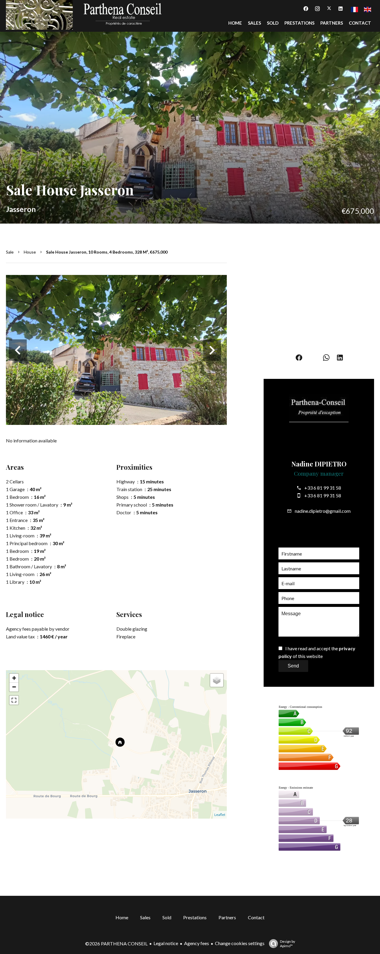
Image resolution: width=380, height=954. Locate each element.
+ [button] (14, 678)
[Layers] (216, 680)
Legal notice (165, 943)
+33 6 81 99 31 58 (322, 488)
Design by (287, 943)
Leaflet (219, 815)
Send (293, 665)
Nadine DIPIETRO (319, 463)
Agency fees (196, 943)
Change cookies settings (240, 943)
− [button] (14, 687)
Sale (10, 251)
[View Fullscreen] (14, 700)
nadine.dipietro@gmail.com (323, 511)
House (30, 251)
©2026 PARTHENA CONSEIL (116, 943)
